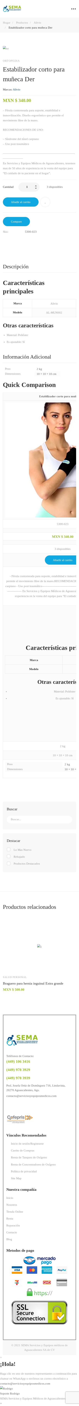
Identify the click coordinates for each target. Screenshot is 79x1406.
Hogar (6, 22)
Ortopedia (11, 60)
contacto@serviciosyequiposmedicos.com (31, 1095)
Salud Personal (15, 977)
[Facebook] (4, 240)
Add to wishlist (45, 202)
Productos (22, 22)
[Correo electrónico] (20, 240)
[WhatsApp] (23, 1106)
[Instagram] (16, 1106)
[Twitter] (12, 240)
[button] (39, 1391)
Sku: (5, 231)
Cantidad (8, 186)
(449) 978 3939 (18, 1078)
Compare (16, 221)
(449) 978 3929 (18, 1070)
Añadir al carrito (20, 202)
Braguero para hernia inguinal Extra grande (33, 983)
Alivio (37, 22)
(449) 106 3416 (18, 1061)
